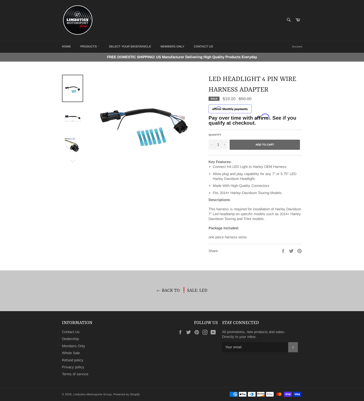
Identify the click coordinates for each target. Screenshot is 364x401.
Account (297, 46)
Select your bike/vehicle (130, 46)
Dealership (70, 339)
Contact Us (71, 332)
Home (66, 46)
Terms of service (75, 374)
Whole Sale (71, 353)
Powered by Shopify (126, 394)
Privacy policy (73, 367)
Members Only (172, 46)
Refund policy (72, 360)
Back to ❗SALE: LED (184, 290)
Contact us (203, 46)
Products (89, 46)
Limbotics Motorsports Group (92, 394)
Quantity (215, 134)
